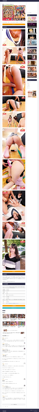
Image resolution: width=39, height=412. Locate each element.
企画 (10, 303)
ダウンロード (13, 24)
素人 (6, 303)
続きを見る (14, 271)
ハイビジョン (17, 303)
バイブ (8, 303)
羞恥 (9, 303)
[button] (36, 12)
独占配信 (14, 303)
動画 (4, 310)
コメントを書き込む (14, 404)
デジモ (12, 303)
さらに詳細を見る (14, 305)
